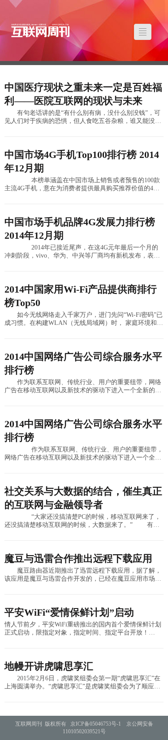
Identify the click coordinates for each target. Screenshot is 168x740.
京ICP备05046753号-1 (95, 724)
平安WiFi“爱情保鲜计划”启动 (69, 612)
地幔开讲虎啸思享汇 (48, 666)
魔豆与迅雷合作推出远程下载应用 (78, 558)
